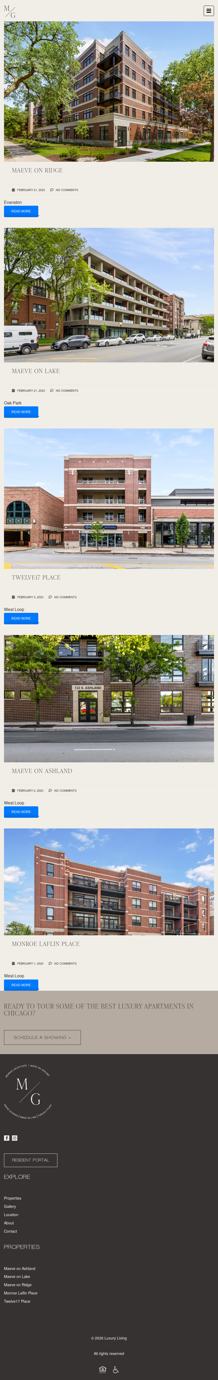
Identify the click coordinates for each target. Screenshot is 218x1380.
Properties (12, 1198)
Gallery (10, 1206)
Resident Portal (30, 1160)
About (9, 1222)
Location (11, 1214)
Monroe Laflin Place (20, 1293)
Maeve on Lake (17, 1276)
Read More (21, 211)
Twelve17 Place (17, 1301)
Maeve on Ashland (19, 1268)
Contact (10, 1231)
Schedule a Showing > (42, 1037)
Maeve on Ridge (18, 1284)
